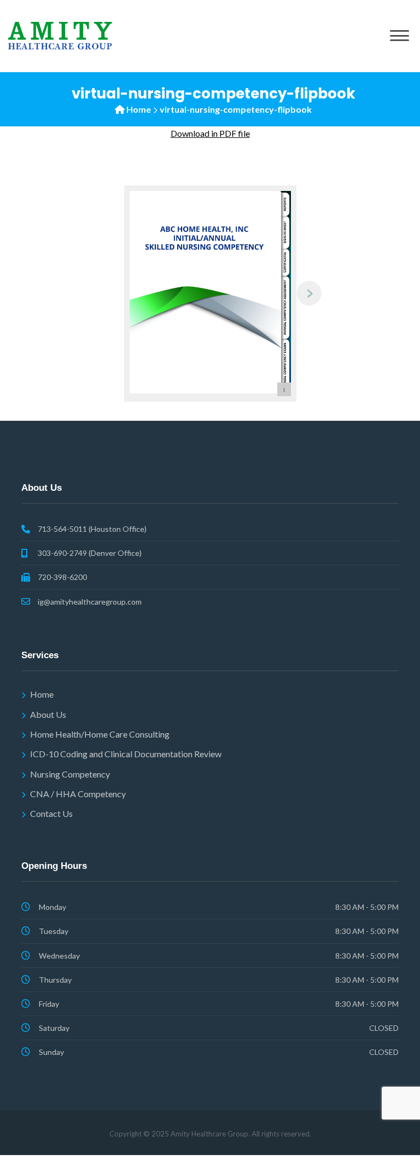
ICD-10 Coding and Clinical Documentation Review (125, 754)
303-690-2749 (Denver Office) (90, 553)
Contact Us (51, 813)
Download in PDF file (210, 133)
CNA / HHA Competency (78, 793)
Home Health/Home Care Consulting (100, 734)
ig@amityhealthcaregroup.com (90, 601)
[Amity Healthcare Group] (60, 34)
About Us (48, 714)
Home (138, 109)
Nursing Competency (70, 774)
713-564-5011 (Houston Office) (92, 528)
